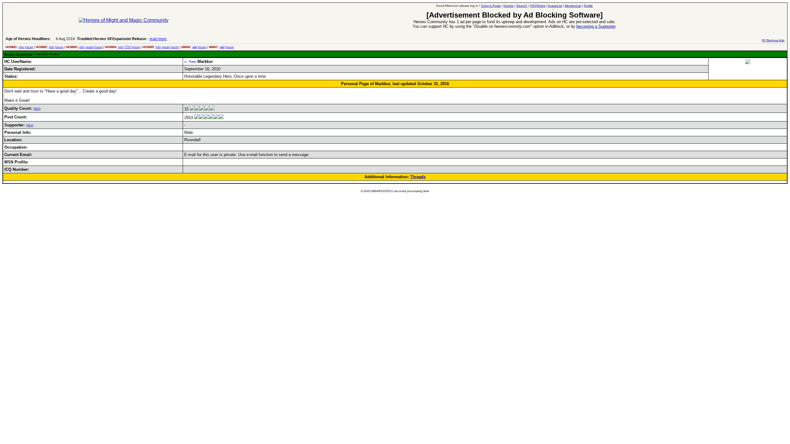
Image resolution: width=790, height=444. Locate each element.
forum (29, 47)
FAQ (37, 108)
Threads (418, 177)
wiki (194, 47)
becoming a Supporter (595, 26)
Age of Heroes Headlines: (28, 39)
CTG (127, 47)
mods (89, 47)
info (21, 47)
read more (158, 39)
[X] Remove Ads (773, 40)
